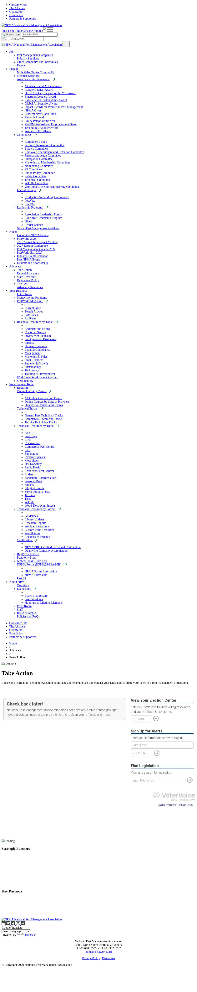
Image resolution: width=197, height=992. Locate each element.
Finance (29, 342)
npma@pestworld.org (98, 951)
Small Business (34, 360)
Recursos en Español (37, 536)
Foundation (16, 15)
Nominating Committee (39, 166)
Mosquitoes (32, 460)
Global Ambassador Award (41, 103)
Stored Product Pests (37, 491)
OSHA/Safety (33, 464)
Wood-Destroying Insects (40, 505)
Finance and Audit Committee (43, 155)
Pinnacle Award (34, 117)
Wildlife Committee (36, 183)
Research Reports (35, 522)
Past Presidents (34, 599)
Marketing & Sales (36, 356)
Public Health (33, 467)
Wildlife (29, 502)
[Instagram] (18, 924)
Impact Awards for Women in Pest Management (54, 107)
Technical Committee (37, 179)
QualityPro (16, 11)
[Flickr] (23, 924)
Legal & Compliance (37, 349)
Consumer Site (18, 4)
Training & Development (40, 373)
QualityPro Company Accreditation (46, 550)
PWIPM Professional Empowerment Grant (51, 124)
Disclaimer (108, 958)
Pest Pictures (32, 533)
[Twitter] (8, 924)
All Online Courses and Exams (43, 398)
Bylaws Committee (36, 148)
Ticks (28, 498)
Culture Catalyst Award (39, 89)
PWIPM (30, 204)
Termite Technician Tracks (41, 422)
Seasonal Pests (33, 481)
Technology (32, 370)
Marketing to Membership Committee (47, 162)
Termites (30, 495)
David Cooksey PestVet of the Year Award (50, 93)
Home (13, 643)
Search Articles (34, 311)
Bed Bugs (31, 436)
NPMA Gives (33, 110)
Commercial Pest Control (40, 446)
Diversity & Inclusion (38, 335)
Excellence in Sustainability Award (46, 100)
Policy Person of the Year (40, 120)
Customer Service (35, 332)
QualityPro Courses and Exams (44, 405)
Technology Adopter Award (41, 127)
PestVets (30, 200)
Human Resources (36, 346)
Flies (27, 450)
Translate (30, 934)
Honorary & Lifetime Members (44, 602)
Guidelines (31, 516)
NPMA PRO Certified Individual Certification (53, 547)
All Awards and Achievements (43, 86)
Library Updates (34, 519)
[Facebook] (13, 924)
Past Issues (31, 315)
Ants (27, 432)
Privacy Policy (91, 958)
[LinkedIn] (4, 924)
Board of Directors (36, 595)
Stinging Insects (34, 488)
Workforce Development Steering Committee (52, 186)
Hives (28, 221)
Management (32, 353)
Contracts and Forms (37, 328)
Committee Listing (36, 141)
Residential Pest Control (39, 471)
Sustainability (33, 367)
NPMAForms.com (36, 574)
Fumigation (31, 453)
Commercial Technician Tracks (43, 419)
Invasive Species (35, 457)
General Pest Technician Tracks (44, 415)
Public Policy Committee (40, 172)
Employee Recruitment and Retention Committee (54, 152)
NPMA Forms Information (41, 571)
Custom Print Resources (39, 529)
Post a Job (8, 30)
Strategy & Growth (36, 363)
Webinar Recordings (37, 526)
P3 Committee (33, 169)
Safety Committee (35, 176)
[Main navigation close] (66, 44)
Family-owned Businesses (40, 339)
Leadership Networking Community (47, 197)
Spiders (29, 484)
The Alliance (17, 8)
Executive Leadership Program (43, 218)
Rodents (30, 474)
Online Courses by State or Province (47, 401)
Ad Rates (30, 318)
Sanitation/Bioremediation (40, 477)
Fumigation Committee (39, 159)
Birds (28, 439)
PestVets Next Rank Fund (40, 114)
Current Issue (33, 308)
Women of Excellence (38, 131)
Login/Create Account (28, 30)
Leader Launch (34, 224)
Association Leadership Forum (43, 214)
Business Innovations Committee (44, 145)
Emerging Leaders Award (40, 96)
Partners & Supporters (22, 18)
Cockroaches (32, 443)
